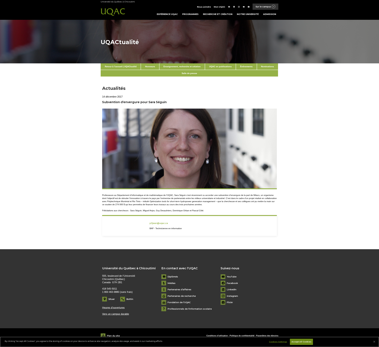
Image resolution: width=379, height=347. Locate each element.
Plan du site (113, 335)
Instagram (232, 296)
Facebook (232, 283)
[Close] (374, 341)
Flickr (230, 302)
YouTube (231, 277)
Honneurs (150, 66)
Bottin (129, 299)
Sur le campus (263, 6)
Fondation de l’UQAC (179, 302)
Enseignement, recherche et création (182, 66)
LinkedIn (231, 289)
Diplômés (173, 277)
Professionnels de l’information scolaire (190, 309)
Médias (171, 283)
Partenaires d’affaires (179, 289)
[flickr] (248, 7)
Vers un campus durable (115, 314)
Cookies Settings (278, 342)
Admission (269, 14)
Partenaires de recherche (182, 296)
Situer (111, 299)
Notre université (248, 14)
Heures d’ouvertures (113, 307)
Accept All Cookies (301, 342)
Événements (246, 66)
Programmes (190, 14)
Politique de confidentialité (242, 336)
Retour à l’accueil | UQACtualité (121, 66)
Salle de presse (189, 73)
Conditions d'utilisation (217, 336)
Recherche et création (217, 14)
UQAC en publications (220, 66)
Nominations (267, 66)
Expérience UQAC (167, 14)
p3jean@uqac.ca (159, 223)
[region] (189, 342)
